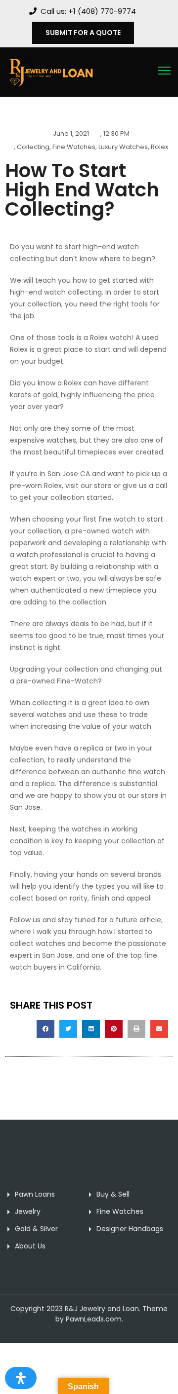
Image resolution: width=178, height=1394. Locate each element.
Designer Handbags (129, 1229)
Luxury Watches (123, 146)
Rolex (159, 146)
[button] (45, 1029)
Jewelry (28, 1211)
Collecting (33, 146)
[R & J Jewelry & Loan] (50, 71)
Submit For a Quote (83, 33)
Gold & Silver (36, 1229)
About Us (30, 1246)
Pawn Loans (35, 1194)
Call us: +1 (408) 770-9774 (88, 11)
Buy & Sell (113, 1194)
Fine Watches (73, 146)
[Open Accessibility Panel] (21, 1378)
